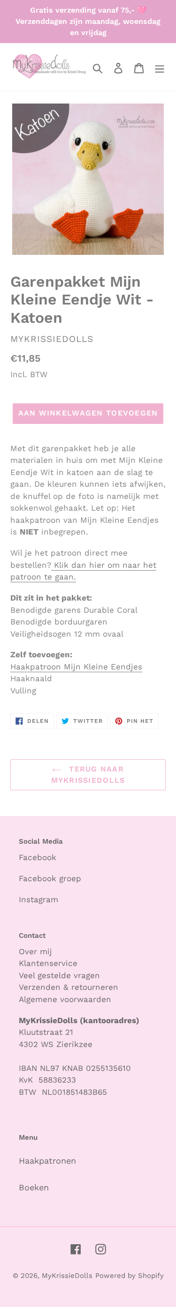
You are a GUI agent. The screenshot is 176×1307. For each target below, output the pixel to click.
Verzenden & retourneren (68, 987)
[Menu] (159, 67)
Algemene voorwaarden (65, 999)
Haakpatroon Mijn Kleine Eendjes (76, 666)
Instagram (38, 899)
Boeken (34, 1187)
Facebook (37, 857)
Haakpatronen (47, 1161)
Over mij (37, 951)
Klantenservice (48, 963)
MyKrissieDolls (67, 1275)
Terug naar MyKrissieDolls (88, 775)
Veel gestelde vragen (59, 975)
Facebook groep (50, 878)
